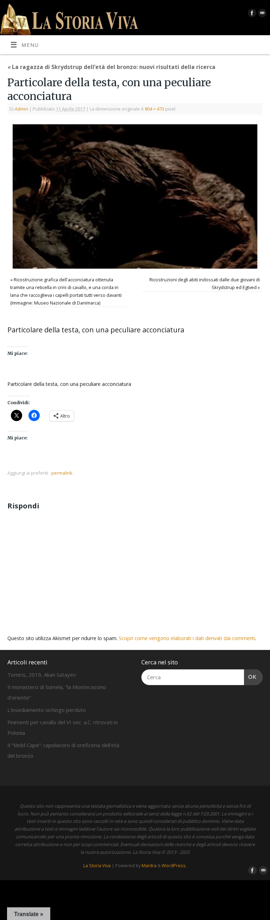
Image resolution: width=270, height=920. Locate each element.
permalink (61, 473)
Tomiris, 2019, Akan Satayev (41, 674)
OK (250, 677)
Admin (21, 109)
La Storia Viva (97, 865)
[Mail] (261, 14)
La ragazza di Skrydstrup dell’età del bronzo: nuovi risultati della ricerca (111, 67)
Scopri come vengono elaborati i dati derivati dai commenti (187, 638)
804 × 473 (154, 109)
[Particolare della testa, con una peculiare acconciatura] (134, 196)
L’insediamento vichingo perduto (46, 709)
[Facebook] (251, 14)
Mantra (149, 865)
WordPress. (174, 865)
